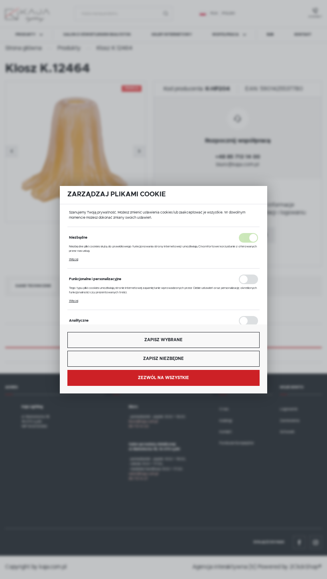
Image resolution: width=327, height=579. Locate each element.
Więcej (73, 259)
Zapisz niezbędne (163, 359)
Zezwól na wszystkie (163, 378)
